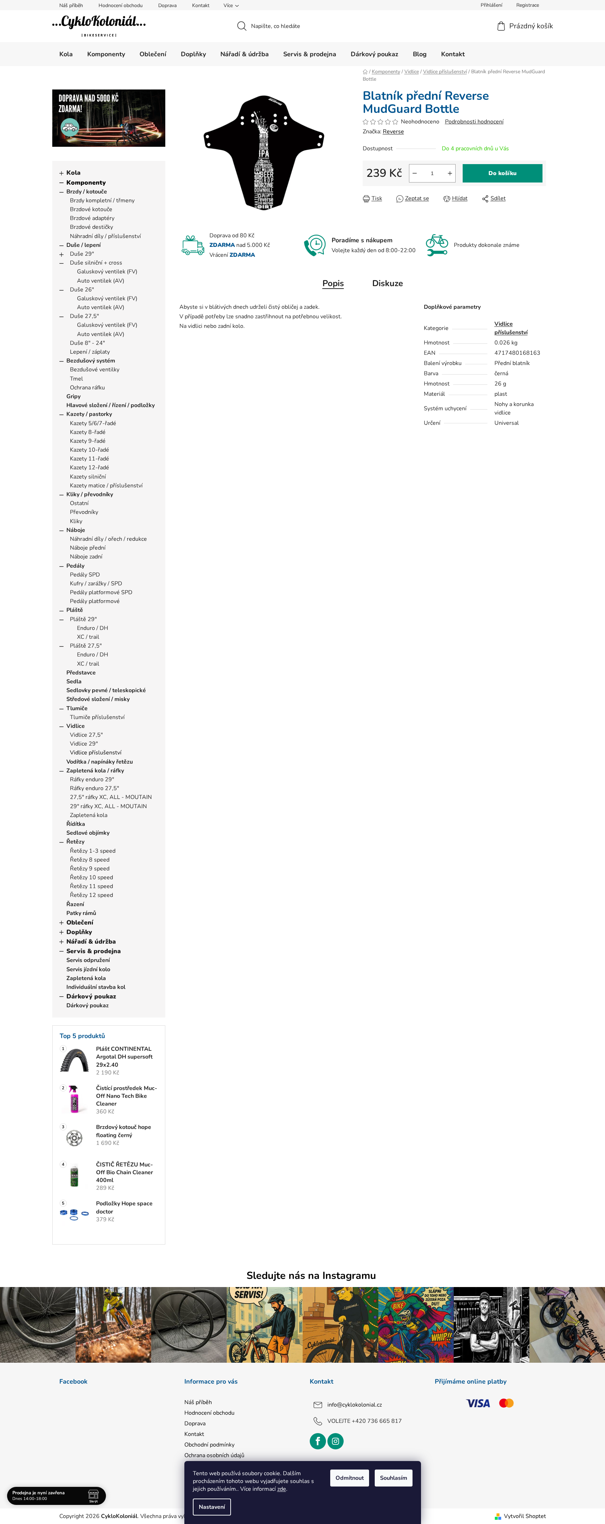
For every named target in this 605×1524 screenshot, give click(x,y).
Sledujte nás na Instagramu (311, 1275)
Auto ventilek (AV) (100, 281)
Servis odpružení (88, 960)
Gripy (73, 396)
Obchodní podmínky (209, 1445)
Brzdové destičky (91, 227)
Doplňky (79, 932)
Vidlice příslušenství (95, 753)
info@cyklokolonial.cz (354, 1405)
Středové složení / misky (98, 699)
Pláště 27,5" (86, 646)
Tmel (76, 379)
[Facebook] (318, 1441)
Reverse (393, 131)
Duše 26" (82, 290)
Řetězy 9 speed (89, 869)
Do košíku (502, 173)
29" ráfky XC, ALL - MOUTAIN (108, 806)
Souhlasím (393, 1478)
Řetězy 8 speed (89, 860)
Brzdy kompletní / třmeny (102, 200)
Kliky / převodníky (89, 494)
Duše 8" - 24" (87, 343)
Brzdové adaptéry (92, 218)
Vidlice (75, 726)
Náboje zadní (86, 557)
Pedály (75, 566)
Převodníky (84, 512)
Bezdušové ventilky (94, 369)
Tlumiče (77, 708)
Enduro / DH (92, 628)
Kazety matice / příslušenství (106, 485)
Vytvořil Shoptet (525, 1516)
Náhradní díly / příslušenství (105, 236)
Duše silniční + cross (96, 263)
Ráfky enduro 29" (92, 779)
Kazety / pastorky (89, 414)
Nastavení (212, 1507)
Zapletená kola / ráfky (95, 771)
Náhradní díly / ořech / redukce (108, 539)
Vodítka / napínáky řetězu (99, 762)
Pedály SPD (85, 575)
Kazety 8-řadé (88, 432)
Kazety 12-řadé (89, 467)
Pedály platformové (95, 601)
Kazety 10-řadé (89, 450)
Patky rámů (81, 913)
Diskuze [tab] (387, 283)
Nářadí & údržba (91, 941)
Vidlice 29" (84, 744)
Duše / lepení (83, 245)
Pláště (74, 610)
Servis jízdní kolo (88, 969)
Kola (73, 172)
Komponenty (86, 182)
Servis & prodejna (93, 951)
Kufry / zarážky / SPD (96, 583)
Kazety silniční (88, 477)
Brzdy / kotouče (86, 192)
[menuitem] (66, 54)
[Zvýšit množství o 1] (450, 173)
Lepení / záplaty (90, 352)
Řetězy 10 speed (91, 877)
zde (281, 1489)
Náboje (75, 530)
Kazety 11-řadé (89, 459)
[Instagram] (335, 1441)
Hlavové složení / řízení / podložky (110, 405)
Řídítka (75, 824)
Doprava (167, 5)
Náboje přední (88, 548)
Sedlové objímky (87, 833)
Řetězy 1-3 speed (92, 851)
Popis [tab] (333, 283)
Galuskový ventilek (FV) (107, 272)
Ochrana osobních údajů (214, 1455)
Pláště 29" (83, 619)
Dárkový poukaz (91, 996)
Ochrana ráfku (87, 388)
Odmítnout (350, 1478)
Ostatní (79, 503)
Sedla (74, 681)
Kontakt (200, 5)
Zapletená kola (88, 815)
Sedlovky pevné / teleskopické (106, 690)
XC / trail (88, 637)
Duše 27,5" (84, 316)
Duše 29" (82, 254)
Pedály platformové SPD (101, 592)
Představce (81, 673)
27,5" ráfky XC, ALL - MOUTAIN (111, 797)
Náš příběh (71, 5)
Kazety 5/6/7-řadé (93, 423)
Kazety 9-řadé (88, 441)
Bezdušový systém (90, 361)
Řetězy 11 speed (91, 886)
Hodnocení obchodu (121, 5)
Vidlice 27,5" (86, 735)
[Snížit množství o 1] (414, 173)
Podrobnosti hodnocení (474, 122)
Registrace (527, 5)
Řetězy (75, 842)
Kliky (76, 521)
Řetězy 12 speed (91, 895)
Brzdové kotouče (91, 209)
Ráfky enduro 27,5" (94, 788)
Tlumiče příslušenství (97, 717)
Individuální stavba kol (95, 987)
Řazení (75, 904)
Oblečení (79, 922)
